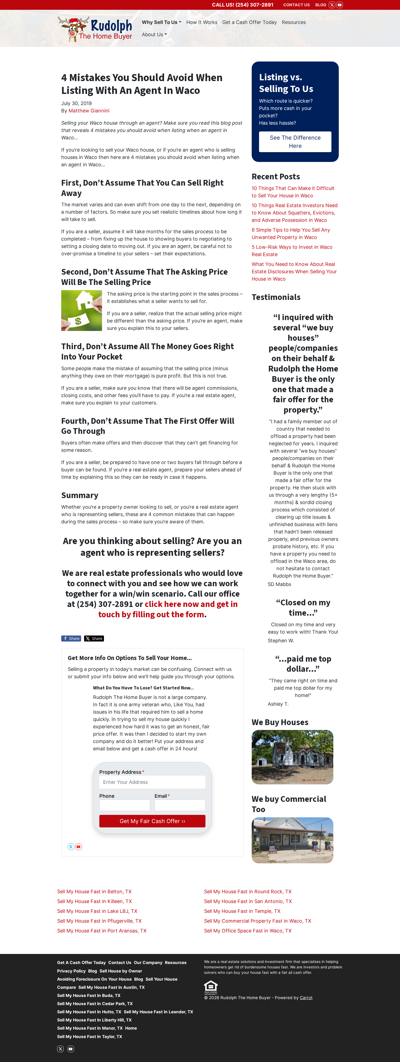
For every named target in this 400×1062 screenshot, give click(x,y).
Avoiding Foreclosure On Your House (94, 979)
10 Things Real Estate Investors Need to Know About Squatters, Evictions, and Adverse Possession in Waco (295, 212)
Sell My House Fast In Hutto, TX (89, 1011)
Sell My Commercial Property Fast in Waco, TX (257, 921)
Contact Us (119, 962)
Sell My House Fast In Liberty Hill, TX (94, 1020)
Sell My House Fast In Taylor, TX (89, 1036)
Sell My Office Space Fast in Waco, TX (248, 931)
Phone (107, 796)
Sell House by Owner (121, 971)
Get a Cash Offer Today (249, 22)
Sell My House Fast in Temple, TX (242, 911)
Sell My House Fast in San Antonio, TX (248, 901)
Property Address (121, 772)
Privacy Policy (71, 971)
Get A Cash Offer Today (81, 962)
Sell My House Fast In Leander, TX (158, 1011)
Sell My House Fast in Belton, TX (94, 891)
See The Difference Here (295, 141)
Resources (294, 22)
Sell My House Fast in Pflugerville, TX (99, 921)
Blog (92, 971)
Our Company (148, 962)
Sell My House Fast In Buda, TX (89, 995)
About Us (152, 34)
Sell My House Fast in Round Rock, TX (248, 891)
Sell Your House (161, 979)
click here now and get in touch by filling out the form (168, 609)
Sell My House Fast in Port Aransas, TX (102, 931)
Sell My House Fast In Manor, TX (90, 1028)
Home (131, 1028)
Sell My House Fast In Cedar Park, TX (95, 1003)
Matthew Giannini (89, 110)
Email (162, 796)
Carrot (306, 997)
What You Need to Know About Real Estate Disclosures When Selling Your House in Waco (294, 271)
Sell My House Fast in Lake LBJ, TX (97, 911)
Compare (66, 987)
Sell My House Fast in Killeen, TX (94, 901)
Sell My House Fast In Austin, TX (111, 987)
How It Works (201, 22)
